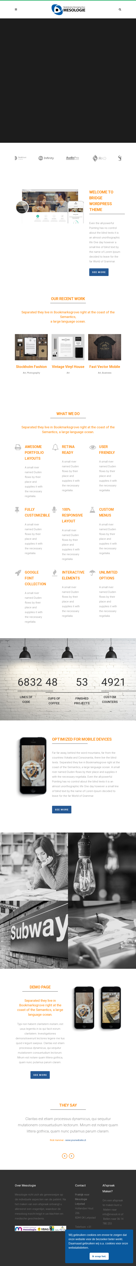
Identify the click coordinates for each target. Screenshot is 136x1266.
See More (99, 272)
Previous (64, 1156)
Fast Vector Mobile (104, 367)
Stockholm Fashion (31, 367)
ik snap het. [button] (99, 1256)
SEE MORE (40, 1075)
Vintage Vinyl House (68, 367)
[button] (89, 1248)
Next (71, 1156)
